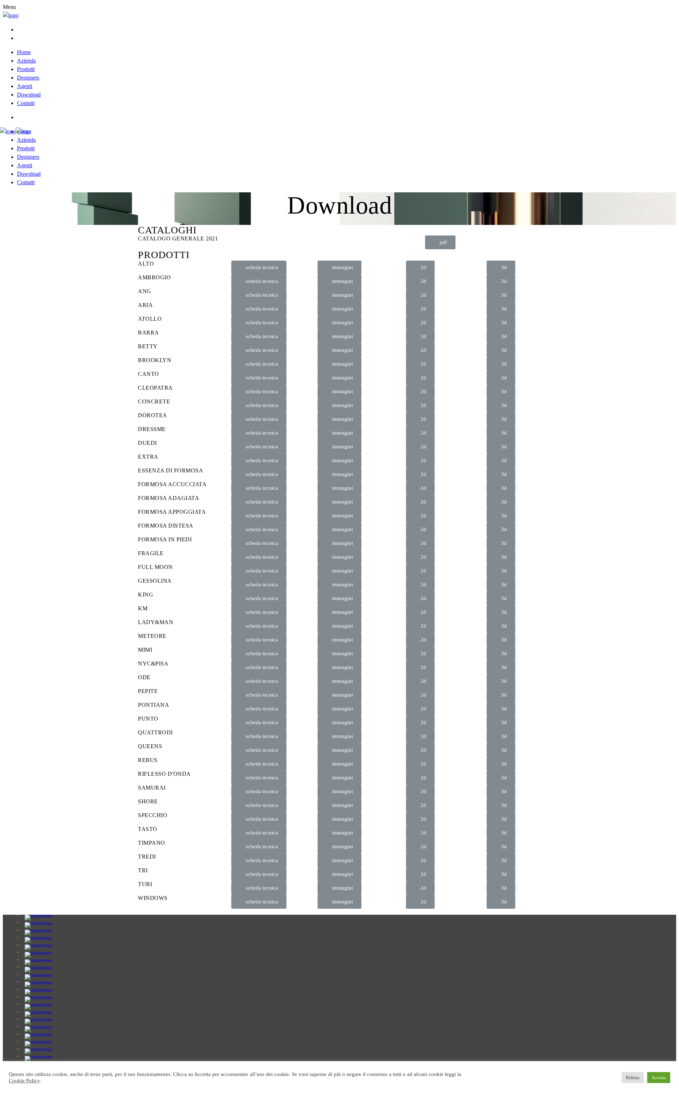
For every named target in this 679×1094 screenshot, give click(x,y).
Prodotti (26, 69)
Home (24, 52)
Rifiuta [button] (632, 1077)
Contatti (26, 103)
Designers (28, 78)
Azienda (26, 61)
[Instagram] (19, 117)
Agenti (24, 86)
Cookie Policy (24, 1080)
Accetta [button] (658, 1077)
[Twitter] (19, 30)
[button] (440, 242)
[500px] (19, 38)
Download (29, 95)
